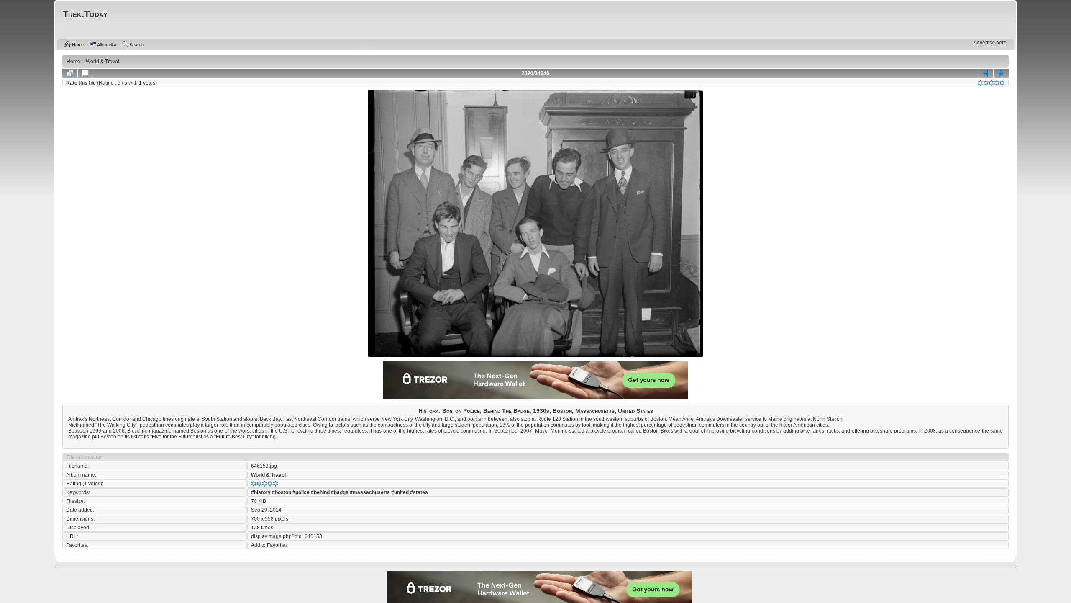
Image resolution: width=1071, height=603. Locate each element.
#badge (339, 492)
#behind (320, 492)
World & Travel (268, 475)
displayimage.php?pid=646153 (286, 536)
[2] (986, 83)
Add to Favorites (269, 545)
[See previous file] (985, 73)
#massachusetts (370, 492)
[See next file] (1001, 73)
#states (419, 492)
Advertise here (990, 43)
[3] (991, 83)
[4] (996, 83)
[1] (980, 83)
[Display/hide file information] (85, 73)
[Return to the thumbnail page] (69, 73)
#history (261, 492)
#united (400, 492)
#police (301, 492)
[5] (1002, 83)
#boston (281, 492)
